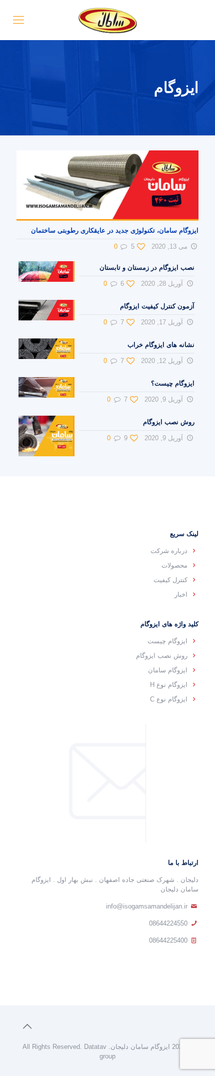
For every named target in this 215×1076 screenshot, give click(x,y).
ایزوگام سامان (168, 670)
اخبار (181, 594)
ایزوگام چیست (168, 641)
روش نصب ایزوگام (168, 422)
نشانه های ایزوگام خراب (161, 344)
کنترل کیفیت (171, 580)
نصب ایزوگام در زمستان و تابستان (147, 267)
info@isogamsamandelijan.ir (147, 906)
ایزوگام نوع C (169, 699)
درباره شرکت (169, 551)
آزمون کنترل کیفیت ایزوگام (157, 306)
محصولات (175, 565)
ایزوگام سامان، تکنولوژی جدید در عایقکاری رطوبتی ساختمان (114, 230)
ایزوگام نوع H (169, 684)
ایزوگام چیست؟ (172, 383)
